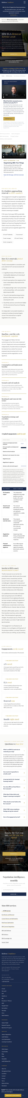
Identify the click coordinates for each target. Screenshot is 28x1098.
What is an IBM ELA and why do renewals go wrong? (11, 750)
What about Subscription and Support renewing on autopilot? (11, 795)
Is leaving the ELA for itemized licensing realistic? (11, 780)
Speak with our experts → (14, 864)
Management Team (6, 1071)
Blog (3, 1054)
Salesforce (4, 996)
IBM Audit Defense (6, 930)
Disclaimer (4, 1085)
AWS (3, 1003)
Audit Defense (5, 1037)
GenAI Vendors (5, 1015)
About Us (4, 1068)
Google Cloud (5, 1005)
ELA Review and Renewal (8, 914)
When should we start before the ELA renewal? (12, 803)
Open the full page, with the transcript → (14, 175)
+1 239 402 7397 (5, 981)
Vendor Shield (5, 942)
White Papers (5, 1049)
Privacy (3, 1078)
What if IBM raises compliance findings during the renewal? (11, 810)
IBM (2, 998)
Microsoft (4, 991)
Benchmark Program (7, 1027)
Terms (3, 1081)
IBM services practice (12, 19)
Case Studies (5, 1051)
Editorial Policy (5, 1083)
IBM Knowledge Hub (7, 938)
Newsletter (4, 1059)
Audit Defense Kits (6, 1061)
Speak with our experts (13, 1095)
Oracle (3, 988)
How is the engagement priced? (11, 817)
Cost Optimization (6, 1039)
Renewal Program (6, 1025)
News (3, 1056)
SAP (3, 993)
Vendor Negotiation (6, 1034)
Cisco (3, 1013)
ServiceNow (4, 1008)
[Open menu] (24, 2)
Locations (4, 1073)
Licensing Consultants (7, 1041)
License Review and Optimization (10, 918)
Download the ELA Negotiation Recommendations (14, 61)
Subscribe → (14, 894)
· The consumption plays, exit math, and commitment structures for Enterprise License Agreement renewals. (14, 11)
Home (3, 76)
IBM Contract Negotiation (8, 926)
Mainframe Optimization (8, 922)
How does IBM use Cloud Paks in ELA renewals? (11, 788)
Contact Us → (14, 54)
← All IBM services (6, 911)
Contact (4, 1076)
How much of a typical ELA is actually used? (11, 773)
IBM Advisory (5, 934)
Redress (8, 2)
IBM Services (9, 76)
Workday (4, 1010)
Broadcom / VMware (7, 1000)
